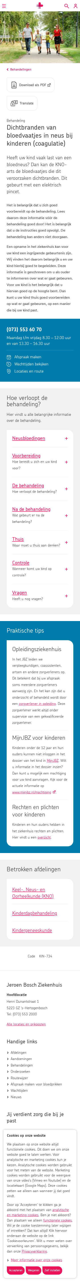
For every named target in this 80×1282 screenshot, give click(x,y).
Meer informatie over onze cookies (36, 1260)
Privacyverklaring (34, 1251)
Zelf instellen (52, 1270)
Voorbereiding (40, 462)
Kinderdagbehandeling (34, 913)
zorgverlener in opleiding (37, 704)
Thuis (40, 542)
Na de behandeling (40, 515)
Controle (40, 569)
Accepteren (15, 1270)
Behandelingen (22, 1065)
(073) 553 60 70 (24, 329)
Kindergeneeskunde (32, 930)
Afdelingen (18, 1052)
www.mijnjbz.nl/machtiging (31, 792)
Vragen (40, 596)
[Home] (40, 5)
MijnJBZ (52, 760)
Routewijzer (19, 1078)
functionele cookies (57, 1220)
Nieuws (16, 1097)
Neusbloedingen (40, 438)
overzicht (44, 837)
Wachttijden (19, 1090)
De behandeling (40, 489)
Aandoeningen (21, 1059)
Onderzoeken (20, 1071)
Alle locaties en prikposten (26, 1024)
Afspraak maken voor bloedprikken (36, 1084)
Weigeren (33, 1270)
